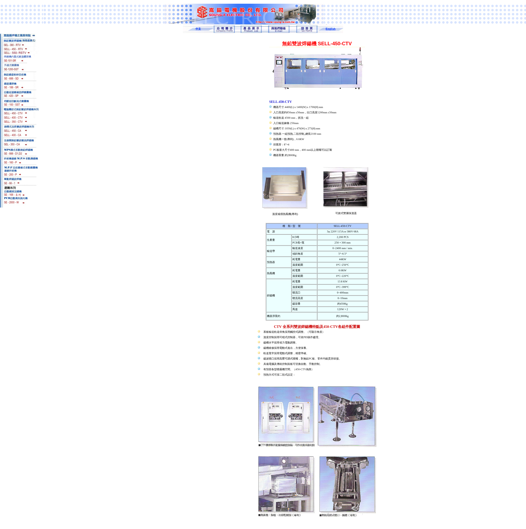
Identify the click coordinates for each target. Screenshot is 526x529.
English (331, 28)
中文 (198, 28)
